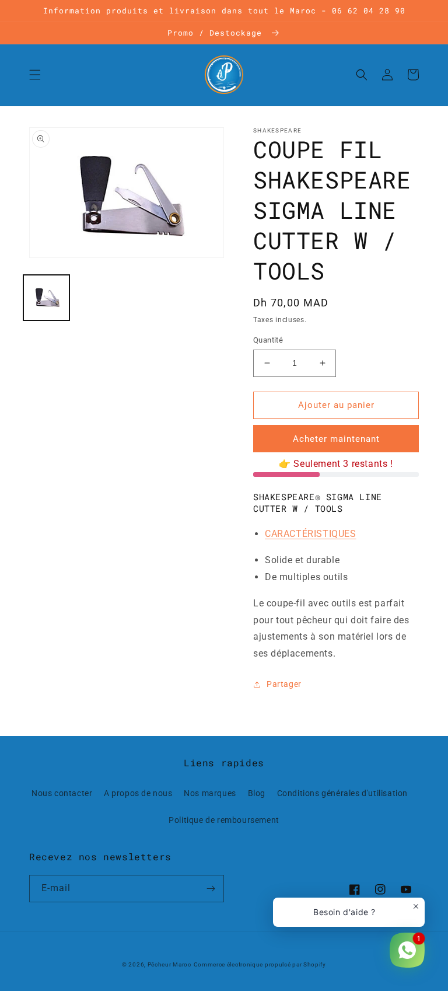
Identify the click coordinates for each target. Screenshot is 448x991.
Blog (256, 793)
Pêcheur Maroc (169, 964)
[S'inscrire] (210, 888)
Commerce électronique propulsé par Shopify (260, 964)
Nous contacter (62, 793)
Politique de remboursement (224, 820)
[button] (35, 75)
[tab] (342, 534)
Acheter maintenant (336, 439)
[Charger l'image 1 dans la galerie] (46, 298)
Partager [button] (284, 684)
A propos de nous (138, 793)
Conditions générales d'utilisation (342, 793)
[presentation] (310, 533)
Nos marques (210, 793)
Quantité (268, 340)
